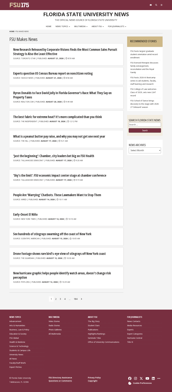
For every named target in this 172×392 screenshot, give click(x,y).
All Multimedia (55, 333)
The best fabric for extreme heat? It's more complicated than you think (57, 117)
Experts (130, 329)
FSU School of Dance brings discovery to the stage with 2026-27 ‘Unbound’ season (144, 103)
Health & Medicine (17, 342)
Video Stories (54, 321)
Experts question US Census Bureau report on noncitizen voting (53, 73)
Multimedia (80, 26)
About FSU (97, 26)
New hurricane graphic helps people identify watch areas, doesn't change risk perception (62, 275)
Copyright (92, 380)
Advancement (15, 321)
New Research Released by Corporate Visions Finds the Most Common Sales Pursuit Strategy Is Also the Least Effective (65, 51)
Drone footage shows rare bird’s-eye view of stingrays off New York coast (59, 253)
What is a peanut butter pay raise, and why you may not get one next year (59, 136)
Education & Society (17, 333)
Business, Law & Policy (19, 329)
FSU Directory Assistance (60, 377)
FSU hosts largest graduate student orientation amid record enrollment (144, 54)
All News (13, 358)
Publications (93, 329)
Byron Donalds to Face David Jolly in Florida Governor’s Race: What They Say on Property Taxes (62, 95)
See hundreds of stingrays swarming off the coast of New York (52, 234)
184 (75, 299)
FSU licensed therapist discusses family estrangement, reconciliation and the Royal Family (144, 67)
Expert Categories (135, 333)
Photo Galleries (55, 329)
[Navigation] (161, 5)
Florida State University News (86, 14)
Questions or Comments (60, 380)
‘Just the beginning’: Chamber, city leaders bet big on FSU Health (53, 156)
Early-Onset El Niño (25, 214)
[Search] (156, 5)
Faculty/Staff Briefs (17, 363)
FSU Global (14, 338)
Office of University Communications (103, 342)
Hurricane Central (134, 338)
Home (48, 26)
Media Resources (134, 325)
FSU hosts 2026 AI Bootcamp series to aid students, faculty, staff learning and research (143, 80)
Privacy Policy (94, 377)
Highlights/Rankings (96, 333)
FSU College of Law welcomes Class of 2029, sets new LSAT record (143, 92)
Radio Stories (54, 325)
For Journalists (116, 26)
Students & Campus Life (19, 350)
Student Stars (94, 325)
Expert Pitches (15, 367)
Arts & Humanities (17, 325)
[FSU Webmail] (150, 5)
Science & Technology (18, 346)
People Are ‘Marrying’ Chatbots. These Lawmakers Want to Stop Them (57, 195)
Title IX (130, 342)
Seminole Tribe (94, 338)
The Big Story (94, 321)
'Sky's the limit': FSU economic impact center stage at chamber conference (59, 175)
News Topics (62, 26)
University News (16, 354)
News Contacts (133, 321)
